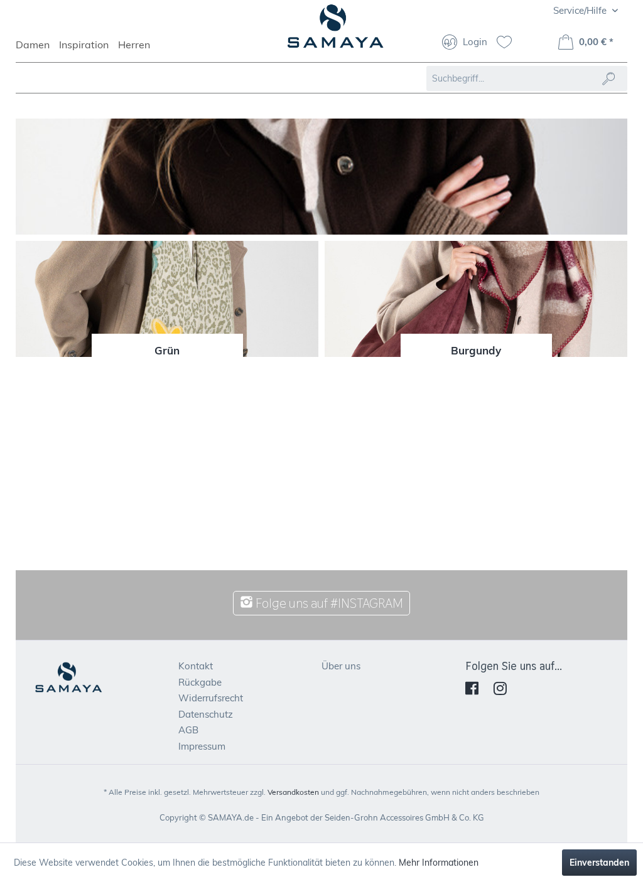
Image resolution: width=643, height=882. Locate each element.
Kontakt (195, 666)
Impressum (201, 746)
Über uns (341, 666)
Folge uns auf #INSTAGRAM (328, 603)
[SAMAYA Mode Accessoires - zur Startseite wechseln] (335, 31)
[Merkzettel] (509, 43)
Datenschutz (205, 714)
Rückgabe (200, 682)
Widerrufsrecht (210, 698)
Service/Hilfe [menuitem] (581, 10)
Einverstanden (599, 862)
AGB (188, 730)
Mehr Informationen (438, 862)
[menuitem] (37, 50)
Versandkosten (293, 792)
